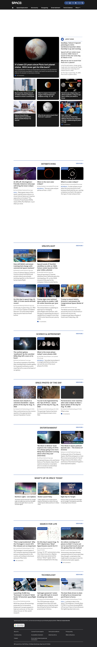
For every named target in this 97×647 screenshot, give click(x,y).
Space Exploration (22, 7)
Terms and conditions (53, 631)
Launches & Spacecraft (45, 250)
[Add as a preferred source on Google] (19, 625)
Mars (63, 387)
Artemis (64, 285)
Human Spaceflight (19, 285)
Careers (16, 638)
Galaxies (16, 338)
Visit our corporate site (63, 620)
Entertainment (55, 7)
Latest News (69, 39)
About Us (16, 631)
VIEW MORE (79, 163)
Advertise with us (52, 635)
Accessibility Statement (37, 635)
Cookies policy (18, 635)
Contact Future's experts (37, 631)
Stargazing (44, 7)
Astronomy (34, 7)
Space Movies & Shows (68, 432)
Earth (39, 387)
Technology (18, 579)
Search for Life (18, 528)
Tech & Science (68, 7)
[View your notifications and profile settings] (76, 2)
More (77, 7)
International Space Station (20, 251)
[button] (80, 3)
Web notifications (70, 635)
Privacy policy (69, 631)
